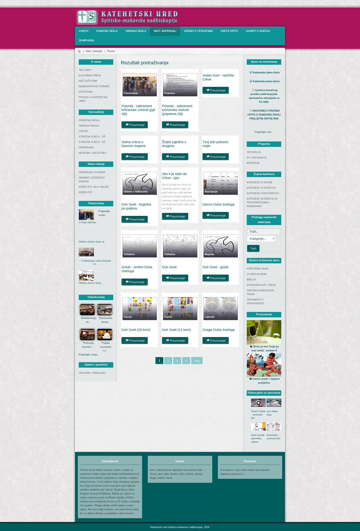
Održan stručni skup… (91, 283)
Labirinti (209, 316)
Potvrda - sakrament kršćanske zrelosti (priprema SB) (177, 110)
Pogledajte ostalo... (89, 354)
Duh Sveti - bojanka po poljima (136, 206)
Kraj (196, 360)
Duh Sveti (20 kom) (136, 330)
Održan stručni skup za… (92, 241)
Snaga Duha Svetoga (218, 330)
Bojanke (209, 254)
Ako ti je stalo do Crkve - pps (174, 176)
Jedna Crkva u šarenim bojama (134, 144)
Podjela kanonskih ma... (105, 347)
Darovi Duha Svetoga (218, 204)
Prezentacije (131, 93)
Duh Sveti (169, 267)
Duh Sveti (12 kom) (176, 330)
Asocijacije (211, 191)
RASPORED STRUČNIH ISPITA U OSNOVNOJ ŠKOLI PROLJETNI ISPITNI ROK (264, 114)
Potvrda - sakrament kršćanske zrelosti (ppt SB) (138, 110)
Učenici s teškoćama (136, 191)
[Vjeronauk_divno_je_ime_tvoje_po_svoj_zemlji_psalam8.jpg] (264, 332)
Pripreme (169, 93)
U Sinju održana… (88, 222)
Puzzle (128, 316)
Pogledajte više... (264, 132)
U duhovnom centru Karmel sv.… (96, 262)
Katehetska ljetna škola (266, 72)
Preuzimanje (136, 124)
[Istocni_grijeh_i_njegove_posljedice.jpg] (264, 364)
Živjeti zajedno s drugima (174, 144)
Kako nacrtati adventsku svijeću (257, 438)
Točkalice (129, 254)
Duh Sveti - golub (215, 267)
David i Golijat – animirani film (258, 414)
